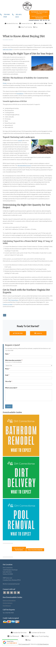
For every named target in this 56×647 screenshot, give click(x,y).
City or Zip (8, 381)
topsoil (20, 140)
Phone (7, 369)
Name (7, 354)
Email (7, 375)
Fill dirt (5, 83)
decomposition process (24, 165)
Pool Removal (7, 605)
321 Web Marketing (43, 644)
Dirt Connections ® (24, 644)
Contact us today (7, 304)
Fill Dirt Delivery (7, 603)
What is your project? (11, 388)
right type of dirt (7, 49)
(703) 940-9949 (18, 333)
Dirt (5, 315)
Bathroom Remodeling (9, 600)
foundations (19, 93)
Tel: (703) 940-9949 (8, 613)
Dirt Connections (13, 300)
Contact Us (39, 333)
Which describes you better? (14, 360)
